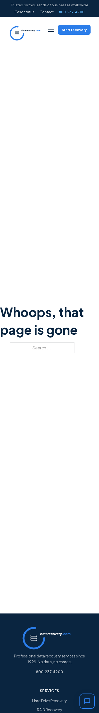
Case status (24, 12)
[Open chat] (87, 701)
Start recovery (74, 30)
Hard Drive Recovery (49, 700)
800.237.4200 (72, 12)
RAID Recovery (49, 709)
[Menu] (51, 30)
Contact (47, 12)
